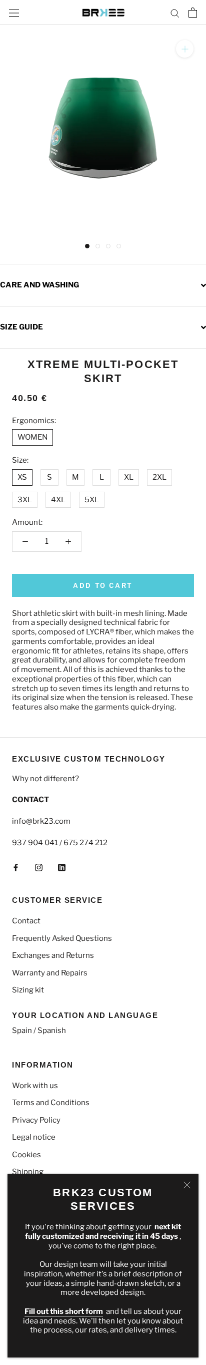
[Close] (187, 1185)
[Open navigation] (14, 12)
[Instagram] (38, 867)
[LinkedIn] (62, 867)
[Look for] (175, 13)
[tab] (103, 285)
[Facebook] (16, 867)
